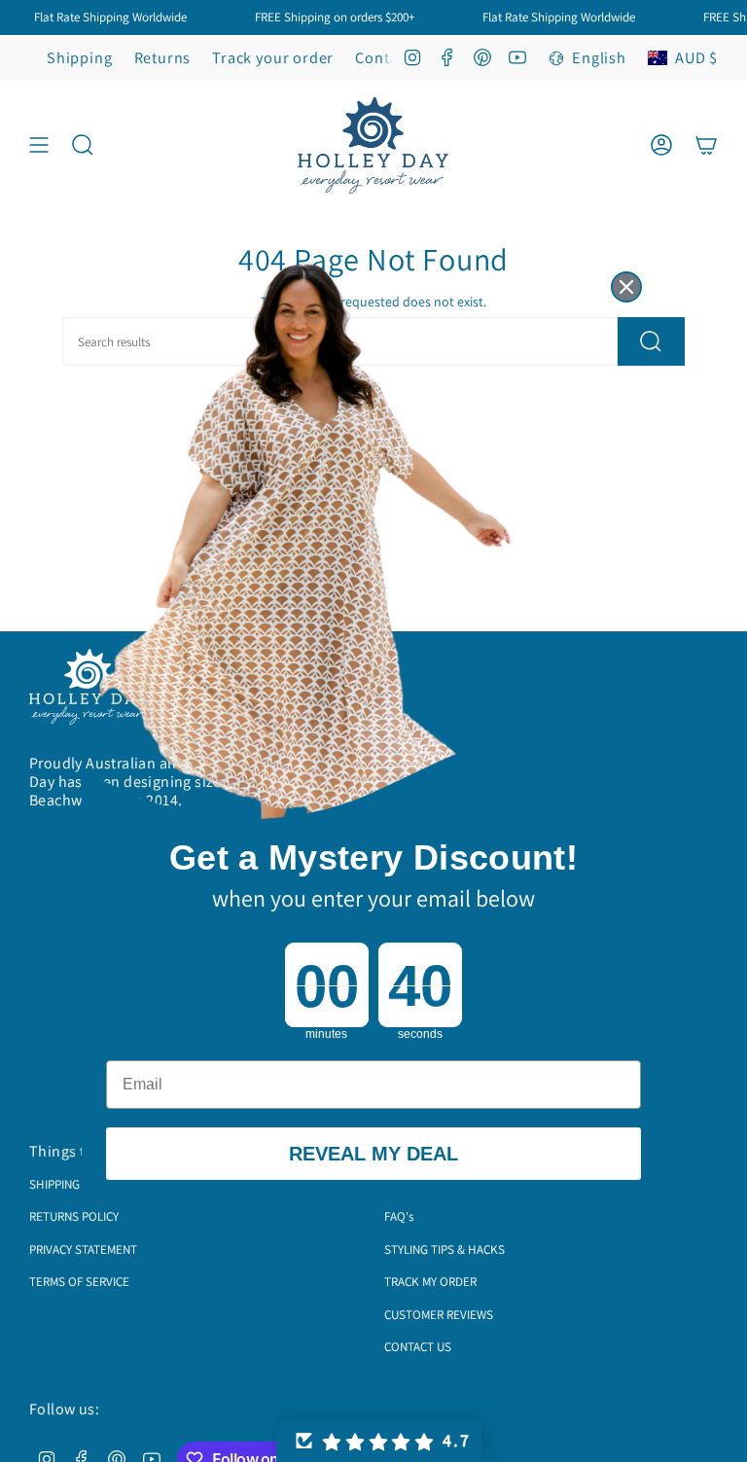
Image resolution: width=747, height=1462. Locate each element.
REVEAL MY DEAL (373, 1153)
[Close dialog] (626, 287)
